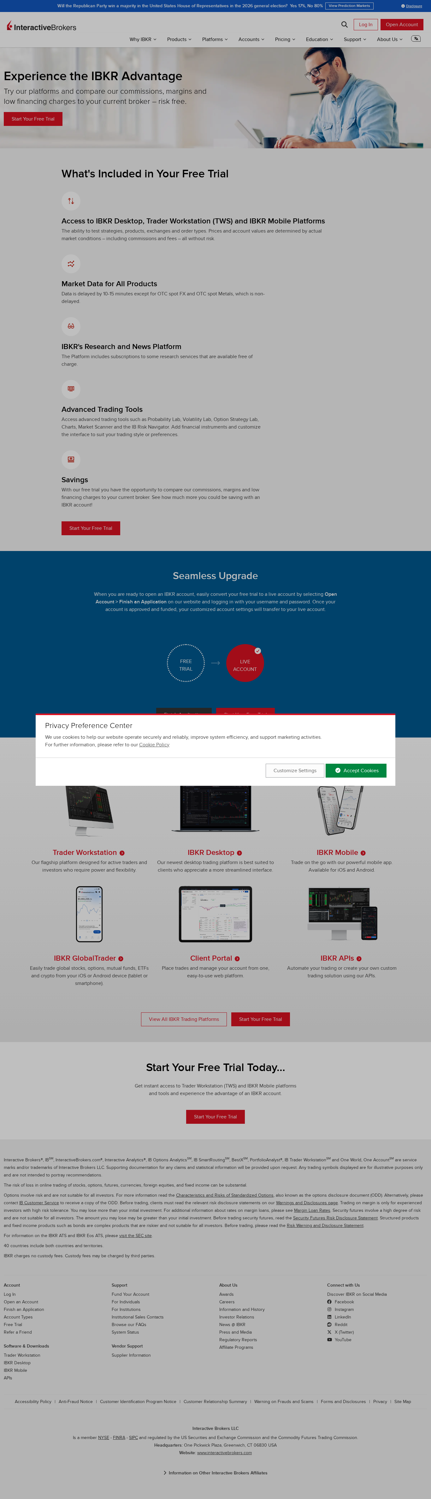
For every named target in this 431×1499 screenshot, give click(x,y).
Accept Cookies (360, 770)
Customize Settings (295, 770)
